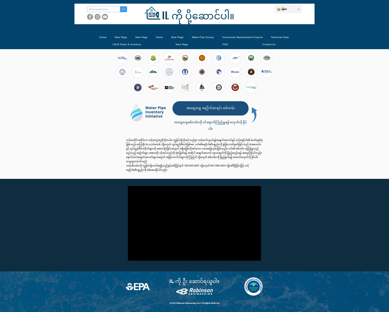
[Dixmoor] (202, 58)
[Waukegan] (251, 87)
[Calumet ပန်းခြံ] (169, 58)
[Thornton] (219, 87)
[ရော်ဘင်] (138, 87)
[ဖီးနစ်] (251, 72)
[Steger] (202, 87)
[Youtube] (105, 17)
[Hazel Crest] (153, 72)
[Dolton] (219, 58)
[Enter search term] (123, 9)
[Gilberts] (267, 58)
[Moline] (219, 72)
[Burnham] (153, 58)
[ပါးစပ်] (235, 72)
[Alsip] (122, 58)
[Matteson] (185, 72)
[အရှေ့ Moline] (235, 58)
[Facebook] (90, 17)
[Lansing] (169, 72)
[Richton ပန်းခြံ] (267, 72)
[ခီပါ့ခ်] (153, 87)
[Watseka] (235, 87)
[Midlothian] (202, 72)
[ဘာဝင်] (138, 58)
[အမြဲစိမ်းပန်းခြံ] (251, 58)
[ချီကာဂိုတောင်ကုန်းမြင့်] (169, 87)
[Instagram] (97, 17)
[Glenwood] (122, 72)
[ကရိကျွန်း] (185, 58)
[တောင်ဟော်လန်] (185, 87)
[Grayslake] (138, 72)
